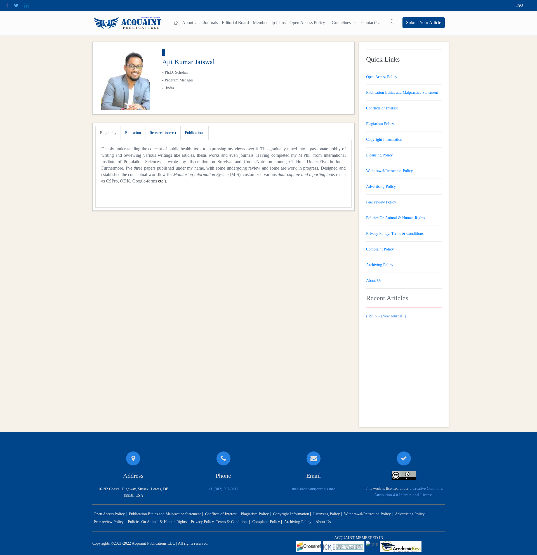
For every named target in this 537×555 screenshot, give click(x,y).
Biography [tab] (108, 133)
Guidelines (341, 22)
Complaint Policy (380, 249)
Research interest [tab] (163, 133)
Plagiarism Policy (380, 124)
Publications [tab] (194, 133)
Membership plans (269, 22)
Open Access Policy (307, 22)
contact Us (371, 22)
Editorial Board (235, 22)
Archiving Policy (379, 265)
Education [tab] (133, 133)
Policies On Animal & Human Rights (395, 218)
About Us (190, 22)
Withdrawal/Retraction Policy (389, 171)
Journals (210, 22)
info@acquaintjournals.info (313, 489)
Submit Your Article (423, 22)
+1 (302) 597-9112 (223, 489)
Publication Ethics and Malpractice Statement (402, 92)
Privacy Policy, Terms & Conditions (394, 233)
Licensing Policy (379, 155)
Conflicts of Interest (382, 108)
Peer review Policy (381, 202)
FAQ (519, 5)
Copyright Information (384, 139)
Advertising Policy (381, 186)
